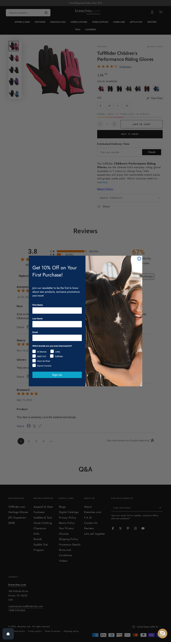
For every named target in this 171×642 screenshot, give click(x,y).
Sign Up (57, 375)
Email (35, 332)
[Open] (8, 634)
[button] (162, 633)
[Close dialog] (139, 258)
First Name (37, 304)
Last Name (37, 318)
